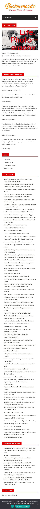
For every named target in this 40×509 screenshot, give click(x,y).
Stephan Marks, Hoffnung (12, 273)
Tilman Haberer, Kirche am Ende (14, 228)
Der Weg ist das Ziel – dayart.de (13, 448)
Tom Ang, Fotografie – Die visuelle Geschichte (18, 239)
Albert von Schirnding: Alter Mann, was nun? (17, 242)
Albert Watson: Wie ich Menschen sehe (16, 334)
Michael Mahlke (17, 56)
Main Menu (8, 17)
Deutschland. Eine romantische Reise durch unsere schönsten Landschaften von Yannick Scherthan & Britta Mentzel (20, 220)
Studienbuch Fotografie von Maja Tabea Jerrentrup (20, 421)
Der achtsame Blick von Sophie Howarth (16, 276)
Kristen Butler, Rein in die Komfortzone (16, 233)
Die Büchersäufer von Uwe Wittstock (15, 326)
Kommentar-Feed (9, 165)
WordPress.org (8, 168)
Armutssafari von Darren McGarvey (15, 377)
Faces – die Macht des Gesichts (13, 412)
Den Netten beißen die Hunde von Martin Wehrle (19, 321)
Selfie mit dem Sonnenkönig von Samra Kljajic (18, 215)
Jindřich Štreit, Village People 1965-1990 (16, 429)
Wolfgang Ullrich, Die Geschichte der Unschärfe (19, 294)
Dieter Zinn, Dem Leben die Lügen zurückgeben (18, 263)
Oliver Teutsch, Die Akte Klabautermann (16, 324)
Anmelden (7, 160)
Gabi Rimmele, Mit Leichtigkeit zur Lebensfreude (19, 260)
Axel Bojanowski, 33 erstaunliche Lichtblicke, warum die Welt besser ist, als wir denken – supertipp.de (18, 480)
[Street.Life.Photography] (20, 40)
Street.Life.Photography (10, 53)
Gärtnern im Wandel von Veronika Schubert (17, 313)
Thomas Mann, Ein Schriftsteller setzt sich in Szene (20, 415)
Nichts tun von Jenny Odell (12, 426)
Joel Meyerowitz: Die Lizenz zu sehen (15, 348)
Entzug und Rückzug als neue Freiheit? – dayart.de (19, 472)
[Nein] (38, 504)
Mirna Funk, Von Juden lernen (13, 230)
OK (12, 506)
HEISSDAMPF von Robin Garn (13, 437)
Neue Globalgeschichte (11, 337)
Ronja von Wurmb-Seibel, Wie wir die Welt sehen (19, 305)
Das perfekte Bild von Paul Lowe (14, 418)
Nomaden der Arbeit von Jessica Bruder (16, 369)
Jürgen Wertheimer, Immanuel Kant (15, 225)
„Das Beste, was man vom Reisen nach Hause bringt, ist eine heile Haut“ (19, 450)
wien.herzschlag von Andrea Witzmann (16, 424)
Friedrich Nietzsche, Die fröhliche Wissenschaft (18, 302)
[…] (22, 66)
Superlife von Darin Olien (11, 351)
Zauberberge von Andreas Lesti (13, 265)
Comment (27, 56)
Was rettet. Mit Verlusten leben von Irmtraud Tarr (19, 345)
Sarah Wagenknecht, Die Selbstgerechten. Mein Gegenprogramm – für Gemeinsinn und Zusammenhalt (19, 382)
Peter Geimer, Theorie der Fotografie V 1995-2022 (19, 236)
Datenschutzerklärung (22, 506)
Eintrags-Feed (8, 162)
